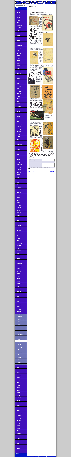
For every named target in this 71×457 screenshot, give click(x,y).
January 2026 (18, 440)
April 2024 (17, 406)
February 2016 (18, 192)
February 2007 (18, 14)
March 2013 (17, 135)
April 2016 (17, 196)
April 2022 (17, 366)
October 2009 (18, 67)
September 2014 (18, 164)
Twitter (49, 456)
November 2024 (18, 417)
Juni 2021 (17, 298)
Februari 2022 (18, 311)
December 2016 (18, 209)
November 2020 (18, 287)
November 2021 (18, 306)
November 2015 (18, 186)
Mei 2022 (17, 368)
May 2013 (17, 138)
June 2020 (17, 278)
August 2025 (17, 432)
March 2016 (17, 194)
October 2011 (18, 107)
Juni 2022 (17, 369)
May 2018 (17, 237)
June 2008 (17, 40)
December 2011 (18, 110)
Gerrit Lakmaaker (20, 314)
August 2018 (17, 242)
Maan (18, 329)
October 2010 (18, 87)
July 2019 (17, 260)
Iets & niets (19, 337)
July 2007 (17, 22)
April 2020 (17, 275)
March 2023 (17, 384)
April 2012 (17, 116)
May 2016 (17, 197)
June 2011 (17, 100)
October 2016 (18, 206)
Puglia (18, 349)
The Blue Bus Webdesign (43, 456)
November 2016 (18, 207)
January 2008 (18, 32)
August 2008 (17, 44)
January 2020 (18, 270)
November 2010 (18, 88)
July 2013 (17, 141)
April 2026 (17, 445)
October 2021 (18, 305)
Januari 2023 (18, 381)
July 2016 (17, 201)
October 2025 (18, 435)
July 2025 (17, 430)
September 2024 (18, 414)
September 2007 (18, 26)
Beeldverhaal (20, 347)
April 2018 (17, 235)
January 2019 (18, 250)
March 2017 (17, 214)
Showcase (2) (20, 316)
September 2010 (18, 85)
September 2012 (18, 125)
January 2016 (18, 191)
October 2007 (18, 27)
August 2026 (17, 452)
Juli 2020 (17, 280)
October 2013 (18, 146)
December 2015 (18, 189)
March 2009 (17, 55)
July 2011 (17, 102)
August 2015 (17, 183)
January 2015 (18, 171)
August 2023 (17, 392)
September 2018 (18, 244)
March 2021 (17, 293)
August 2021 (17, 301)
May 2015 (17, 178)
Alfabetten (19, 359)
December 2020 (18, 288)
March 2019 (17, 254)
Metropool (19, 357)
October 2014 (18, 166)
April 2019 (17, 255)
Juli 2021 (17, 300)
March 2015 (17, 174)
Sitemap (33, 456)
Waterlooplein (20, 339)
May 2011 (17, 98)
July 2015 (17, 181)
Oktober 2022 (18, 376)
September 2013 (18, 145)
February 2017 (18, 212)
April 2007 (17, 17)
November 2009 (18, 69)
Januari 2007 (18, 12)
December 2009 (18, 70)
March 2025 (17, 424)
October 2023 (18, 396)
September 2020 (18, 283)
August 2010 (17, 83)
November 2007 (18, 29)
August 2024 (17, 412)
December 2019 (18, 268)
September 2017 (18, 224)
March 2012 (17, 115)
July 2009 (17, 62)
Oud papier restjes (20, 334)
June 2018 (17, 239)
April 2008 (17, 37)
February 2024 (18, 402)
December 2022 (18, 379)
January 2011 (18, 92)
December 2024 (18, 419)
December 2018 (18, 249)
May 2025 (17, 427)
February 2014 (18, 153)
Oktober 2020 (18, 285)
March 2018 (17, 234)
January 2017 (18, 211)
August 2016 (17, 202)
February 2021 (18, 292)
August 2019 (17, 262)
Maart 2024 (17, 404)
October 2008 (18, 47)
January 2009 (18, 52)
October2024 (18, 415)
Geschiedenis (20, 352)
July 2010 (17, 82)
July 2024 (17, 410)
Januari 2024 (18, 401)
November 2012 (18, 128)
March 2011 (17, 95)
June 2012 (17, 120)
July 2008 (17, 42)
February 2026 (18, 442)
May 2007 (17, 19)
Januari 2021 (18, 290)
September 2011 (18, 105)
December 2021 (18, 308)
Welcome (17, 7)
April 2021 (17, 295)
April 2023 (17, 386)
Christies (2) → (51, 171)
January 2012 (18, 112)
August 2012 (17, 123)
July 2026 (17, 450)
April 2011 (17, 97)
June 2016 (17, 199)
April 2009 (17, 57)
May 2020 (17, 277)
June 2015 (17, 179)
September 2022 (18, 374)
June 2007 (17, 21)
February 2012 (18, 113)
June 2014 (17, 159)
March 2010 (17, 75)
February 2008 (18, 34)
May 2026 (17, 447)
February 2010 (18, 74)
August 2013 (17, 143)
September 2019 (18, 263)
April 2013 (17, 136)
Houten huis (19, 362)
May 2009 (17, 59)
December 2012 (18, 130)
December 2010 (18, 90)
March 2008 (17, 36)
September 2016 (18, 204)
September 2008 (18, 45)
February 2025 (18, 422)
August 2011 (17, 103)
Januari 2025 (18, 420)
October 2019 (18, 265)
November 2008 (18, 49)
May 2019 (17, 257)
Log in (37, 456)
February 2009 (18, 54)
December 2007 (18, 31)
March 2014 (17, 154)
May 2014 (17, 158)
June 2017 (17, 219)
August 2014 (17, 163)
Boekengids (19, 344)
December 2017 (18, 229)
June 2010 (17, 80)
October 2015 (18, 187)
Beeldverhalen (20, 331)
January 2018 (18, 230)
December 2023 (18, 399)
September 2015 (18, 184)
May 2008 (17, 39)
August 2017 (17, 222)
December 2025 (18, 439)
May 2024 (17, 407)
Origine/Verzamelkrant (21, 364)
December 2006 (18, 11)
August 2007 (17, 24)
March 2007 (17, 16)
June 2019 (17, 259)
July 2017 (17, 221)
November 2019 (18, 267)
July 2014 (17, 161)
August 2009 (17, 64)
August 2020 (17, 282)
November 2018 (18, 247)
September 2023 (18, 394)
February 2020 (18, 272)
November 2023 (18, 397)
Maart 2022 (17, 313)
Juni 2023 (17, 389)
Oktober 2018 (18, 245)
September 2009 (18, 65)
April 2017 (17, 216)
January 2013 (18, 131)
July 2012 (17, 121)
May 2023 (17, 387)
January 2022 (18, 310)
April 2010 (17, 77)
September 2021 (18, 303)
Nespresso (19, 324)
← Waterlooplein (31, 171)
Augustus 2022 (18, 372)
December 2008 (18, 50)
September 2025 (18, 434)
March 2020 (17, 273)
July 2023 (17, 391)
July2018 (17, 240)
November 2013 (18, 148)
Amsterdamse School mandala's (21, 320)
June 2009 (17, 60)
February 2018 (18, 232)
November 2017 (18, 227)
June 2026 (17, 448)
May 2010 (17, 78)
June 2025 (17, 429)
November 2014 (18, 168)
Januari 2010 (18, 72)
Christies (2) (19, 342)
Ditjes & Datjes (20, 336)
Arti (18, 354)
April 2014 (17, 156)
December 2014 (18, 169)
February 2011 (18, 93)
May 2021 (17, 297)
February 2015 (18, 173)
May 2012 (17, 118)
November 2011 (18, 108)
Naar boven (53, 456)
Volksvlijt (19, 321)
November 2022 (18, 377)
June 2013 (17, 140)
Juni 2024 (17, 409)
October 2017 (18, 225)
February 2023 (18, 382)
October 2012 (18, 126)
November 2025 (18, 437)
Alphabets (17, 453)
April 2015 (17, 176)
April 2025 (17, 425)
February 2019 (18, 252)
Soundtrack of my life (18, 9)
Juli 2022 (17, 371)
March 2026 (17, 444)
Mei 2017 (17, 217)
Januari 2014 (18, 151)
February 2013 (18, 133)
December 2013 (18, 150)
